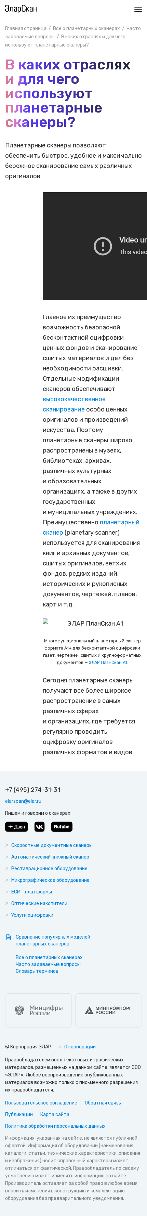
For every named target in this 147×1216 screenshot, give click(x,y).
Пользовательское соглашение (41, 1103)
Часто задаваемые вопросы (48, 964)
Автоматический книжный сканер (50, 857)
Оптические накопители (39, 903)
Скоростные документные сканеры (52, 845)
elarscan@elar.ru (23, 801)
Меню (136, 9)
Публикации (19, 1114)
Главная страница (25, 28)
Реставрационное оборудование (49, 869)
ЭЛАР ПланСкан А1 (108, 662)
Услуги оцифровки (32, 915)
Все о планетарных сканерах (86, 28)
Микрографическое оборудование (50, 880)
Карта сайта (54, 1114)
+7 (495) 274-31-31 (32, 790)
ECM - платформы (31, 892)
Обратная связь (103, 1103)
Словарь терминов (37, 971)
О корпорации (80, 1047)
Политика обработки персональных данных (55, 1126)
